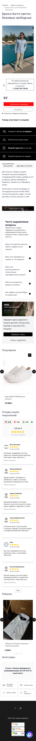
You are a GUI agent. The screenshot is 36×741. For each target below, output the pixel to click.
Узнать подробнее (18, 340)
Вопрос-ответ (11, 693)
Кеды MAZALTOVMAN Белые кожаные (15, 397)
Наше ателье (28, 685)
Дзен (20, 708)
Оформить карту (18, 334)
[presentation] (2, 371)
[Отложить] (29, 355)
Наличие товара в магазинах (16, 113)
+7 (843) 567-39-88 (20, 88)
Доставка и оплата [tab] (24, 166)
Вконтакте (15, 708)
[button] (18, 76)
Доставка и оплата (10, 685)
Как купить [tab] (8, 166)
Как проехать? (27, 692)
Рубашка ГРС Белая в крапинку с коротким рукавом (17, 645)
